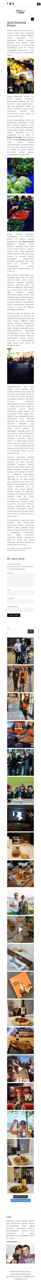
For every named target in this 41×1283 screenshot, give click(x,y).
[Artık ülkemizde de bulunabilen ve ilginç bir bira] (20, 734)
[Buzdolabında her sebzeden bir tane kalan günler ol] (20, 1152)
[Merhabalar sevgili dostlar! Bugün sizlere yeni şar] (20, 790)
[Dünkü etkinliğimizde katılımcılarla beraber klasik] (20, 873)
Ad (9, 590)
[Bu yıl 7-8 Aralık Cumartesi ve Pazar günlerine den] (20, 678)
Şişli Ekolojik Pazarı (19, 550)
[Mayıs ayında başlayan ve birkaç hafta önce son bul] (20, 706)
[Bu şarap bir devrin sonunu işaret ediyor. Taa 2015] (20, 1180)
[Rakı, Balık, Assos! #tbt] (20, 1124)
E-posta (11, 598)
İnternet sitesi (12, 606)
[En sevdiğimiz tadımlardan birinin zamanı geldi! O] (20, 650)
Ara (8, 628)
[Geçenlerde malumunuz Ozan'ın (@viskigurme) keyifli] (20, 845)
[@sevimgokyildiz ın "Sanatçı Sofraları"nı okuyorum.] (20, 985)
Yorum (10, 573)
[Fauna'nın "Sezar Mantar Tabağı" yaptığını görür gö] (20, 957)
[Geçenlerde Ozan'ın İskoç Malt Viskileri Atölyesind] (20, 818)
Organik (9, 550)
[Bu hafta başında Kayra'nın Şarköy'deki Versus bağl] (20, 1068)
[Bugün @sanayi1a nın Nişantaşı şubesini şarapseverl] (20, 762)
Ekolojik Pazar (26, 548)
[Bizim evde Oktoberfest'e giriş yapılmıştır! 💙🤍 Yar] (20, 929)
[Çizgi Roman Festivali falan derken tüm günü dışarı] (20, 1013)
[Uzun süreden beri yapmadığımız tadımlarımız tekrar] (20, 901)
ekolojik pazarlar (26, 140)
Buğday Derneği (14, 137)
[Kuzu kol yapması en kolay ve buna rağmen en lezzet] (20, 1040)
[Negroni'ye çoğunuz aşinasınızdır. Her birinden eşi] (20, 1096)
